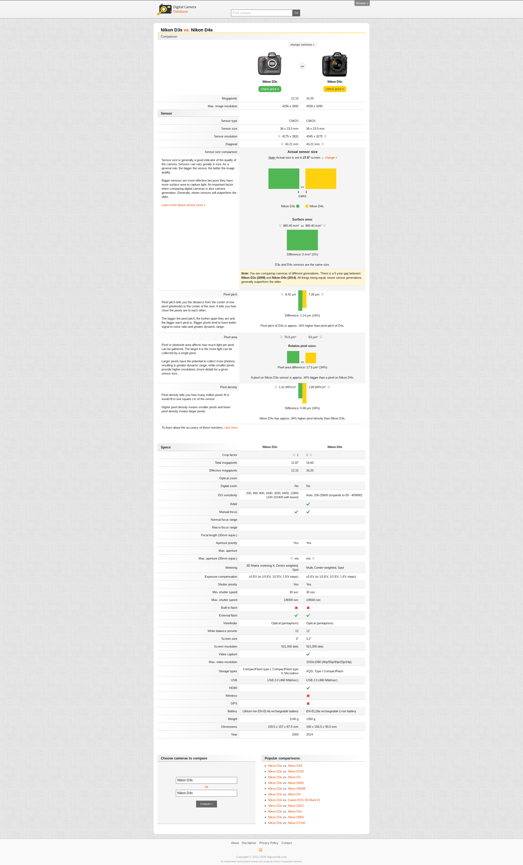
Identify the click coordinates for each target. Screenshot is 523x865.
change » (331, 157)
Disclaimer (249, 843)
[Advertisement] (198, 67)
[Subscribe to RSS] (260, 850)
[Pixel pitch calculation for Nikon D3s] (282, 294)
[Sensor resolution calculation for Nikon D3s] (279, 136)
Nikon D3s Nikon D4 (284, 794)
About (235, 843)
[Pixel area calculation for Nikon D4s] (321, 336)
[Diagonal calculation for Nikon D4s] (323, 143)
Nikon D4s (334, 81)
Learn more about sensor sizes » (184, 205)
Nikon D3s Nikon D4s (285, 811)
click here (230, 427)
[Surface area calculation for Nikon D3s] (280, 225)
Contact (287, 843)
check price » (270, 89)
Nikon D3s (270, 81)
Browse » (362, 3)
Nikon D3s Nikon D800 (286, 817)
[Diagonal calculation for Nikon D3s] (282, 143)
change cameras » (302, 44)
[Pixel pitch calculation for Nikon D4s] (322, 294)
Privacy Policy (268, 843)
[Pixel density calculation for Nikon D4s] (329, 386)
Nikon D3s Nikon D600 (286, 783)
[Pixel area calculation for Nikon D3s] (281, 336)
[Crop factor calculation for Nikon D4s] (311, 454)
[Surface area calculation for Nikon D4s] (324, 225)
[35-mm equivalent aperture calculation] (291, 558)
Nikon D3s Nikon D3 (284, 777)
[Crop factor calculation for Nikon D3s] (294, 454)
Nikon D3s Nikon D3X (285, 765)
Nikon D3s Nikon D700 (286, 771)
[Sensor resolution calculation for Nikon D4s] (325, 136)
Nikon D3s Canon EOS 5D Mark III (294, 800)
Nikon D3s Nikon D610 (286, 805)
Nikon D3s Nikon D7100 (286, 823)
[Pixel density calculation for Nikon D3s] (276, 386)
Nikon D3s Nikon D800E (287, 788)
